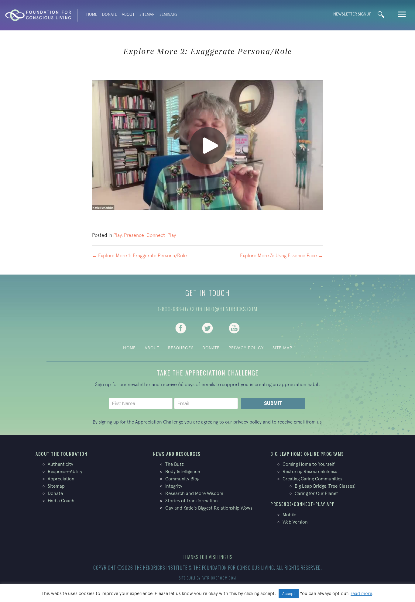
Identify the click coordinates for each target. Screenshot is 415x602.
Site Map (282, 347)
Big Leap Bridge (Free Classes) (325, 486)
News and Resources (177, 453)
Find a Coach (61, 500)
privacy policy (247, 421)
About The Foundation (61, 453)
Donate (109, 14)
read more (361, 593)
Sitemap (147, 14)
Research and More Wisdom (194, 493)
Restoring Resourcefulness (310, 471)
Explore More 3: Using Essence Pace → (281, 255)
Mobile (289, 514)
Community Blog (182, 478)
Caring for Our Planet (316, 493)
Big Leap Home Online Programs (307, 453)
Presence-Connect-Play (150, 235)
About (128, 14)
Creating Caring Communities (312, 478)
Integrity (173, 486)
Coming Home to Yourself (308, 464)
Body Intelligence (182, 471)
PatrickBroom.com (218, 577)
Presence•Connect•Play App (302, 503)
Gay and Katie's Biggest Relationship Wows (208, 507)
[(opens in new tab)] (181, 327)
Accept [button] (288, 593)
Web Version (295, 521)
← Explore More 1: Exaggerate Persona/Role (139, 255)
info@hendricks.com (230, 309)
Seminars (168, 14)
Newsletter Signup (352, 14)
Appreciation (61, 478)
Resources (181, 347)
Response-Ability (65, 471)
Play (117, 235)
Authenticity (60, 464)
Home (91, 14)
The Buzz (174, 464)
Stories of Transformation (191, 500)
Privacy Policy (246, 347)
